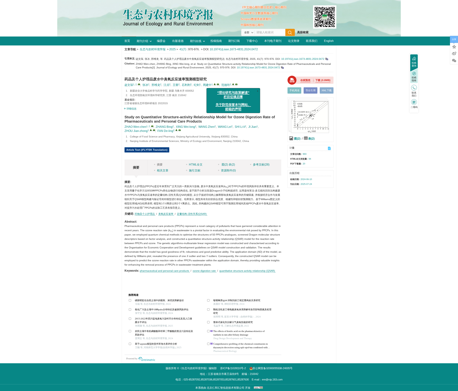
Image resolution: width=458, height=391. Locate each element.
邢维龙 (156, 84)
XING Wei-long (185, 126)
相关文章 (162, 170)
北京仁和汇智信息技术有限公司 (225, 387)
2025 (172, 49)
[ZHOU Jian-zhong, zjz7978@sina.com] (151, 130)
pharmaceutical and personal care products (165, 270)
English (329, 40)
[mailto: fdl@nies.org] (179, 130)
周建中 (207, 84)
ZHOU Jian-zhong (136, 130)
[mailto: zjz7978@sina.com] (154, 130)
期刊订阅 (234, 40)
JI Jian (252, 126)
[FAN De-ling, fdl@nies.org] (176, 130)
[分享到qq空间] (454, 46)
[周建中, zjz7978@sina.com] (215, 84)
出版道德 (178, 40)
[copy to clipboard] (282, 67)
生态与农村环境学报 (152, 49)
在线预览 (305, 80)
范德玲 (225, 84)
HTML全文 (196, 164)
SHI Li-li (240, 126)
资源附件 (228, 170)
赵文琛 (129, 84)
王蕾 (175, 84)
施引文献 (194, 170)
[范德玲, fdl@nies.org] (233, 84)
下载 (322, 80)
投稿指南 (216, 40)
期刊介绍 (142, 41)
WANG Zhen (206, 126)
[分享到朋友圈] (454, 60)
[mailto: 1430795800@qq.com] (152, 126)
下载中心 (252, 40)
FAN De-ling (165, 130)
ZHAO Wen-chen (135, 126)
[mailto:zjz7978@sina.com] (218, 84)
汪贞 (166, 84)
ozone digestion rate (204, 270)
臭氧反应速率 (166, 213)
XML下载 (326, 90)
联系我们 (311, 40)
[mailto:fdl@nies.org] (236, 84)
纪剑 (196, 84)
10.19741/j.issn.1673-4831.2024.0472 (234, 49)
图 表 (228, 164)
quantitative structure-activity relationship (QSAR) (247, 270)
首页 (127, 40)
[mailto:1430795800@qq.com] (139, 84)
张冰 (145, 84)
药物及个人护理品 (145, 213)
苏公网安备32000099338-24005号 (273, 368)
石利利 (186, 84)
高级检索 (303, 32)
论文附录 (293, 40)
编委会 (161, 40)
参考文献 (261, 164)
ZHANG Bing (164, 126)
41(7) (183, 49)
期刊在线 (195, 41)
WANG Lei (224, 126)
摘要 (160, 164)
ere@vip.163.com (272, 379)
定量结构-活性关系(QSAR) (192, 213)
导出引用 (311, 90)
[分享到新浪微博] (454, 53)
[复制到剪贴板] (326, 58)
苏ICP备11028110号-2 (233, 368)
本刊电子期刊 (272, 40)
